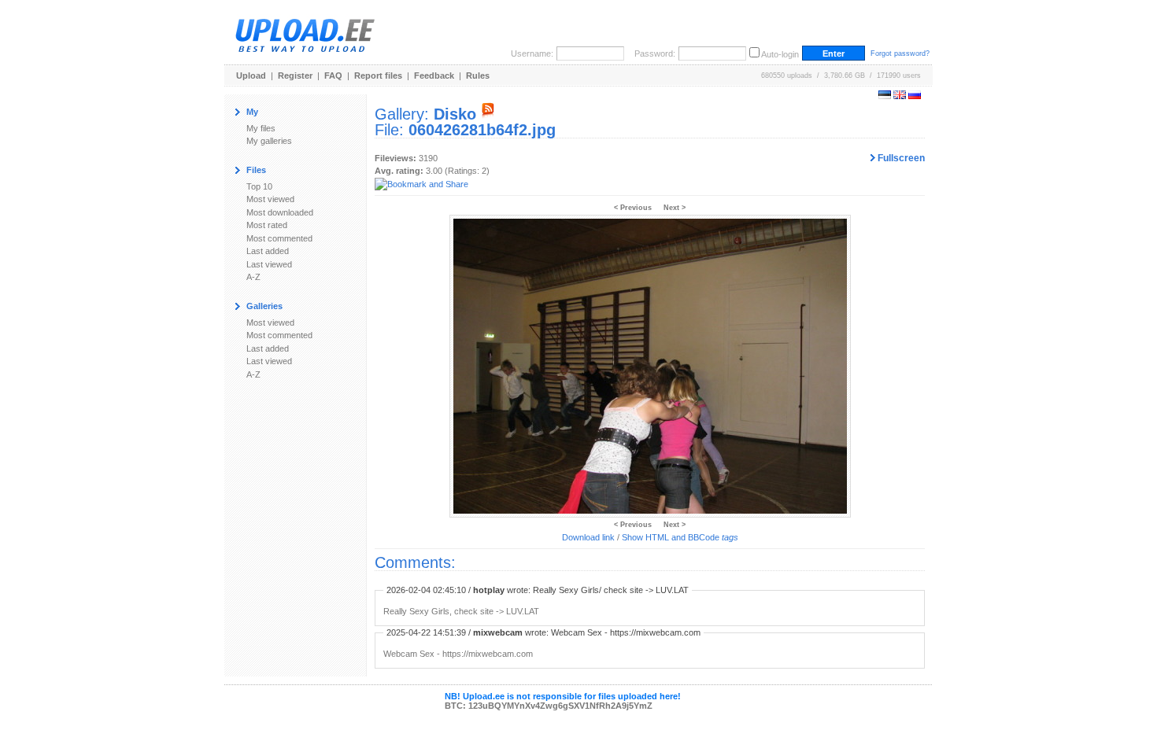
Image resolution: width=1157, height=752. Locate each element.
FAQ (333, 75)
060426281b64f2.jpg (482, 129)
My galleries (269, 141)
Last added (267, 251)
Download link (588, 537)
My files (260, 128)
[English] (899, 96)
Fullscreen (900, 158)
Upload (251, 75)
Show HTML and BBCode (680, 537)
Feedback (434, 75)
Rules (478, 75)
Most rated (266, 225)
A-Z (253, 277)
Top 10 (259, 186)
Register (295, 75)
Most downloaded (279, 212)
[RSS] (488, 114)
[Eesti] (884, 96)
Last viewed (269, 264)
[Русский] (914, 96)
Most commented (279, 238)
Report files (378, 75)
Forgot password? (900, 53)
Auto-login (780, 54)
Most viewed (270, 199)
